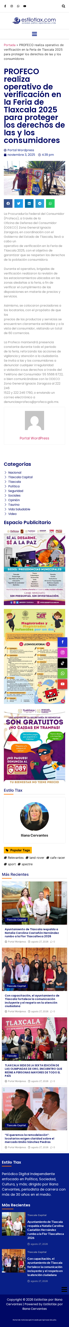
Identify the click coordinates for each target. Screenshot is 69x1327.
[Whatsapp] (18, 6)
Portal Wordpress (17, 942)
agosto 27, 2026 (39, 942)
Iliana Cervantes (34, 835)
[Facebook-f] (5, 6)
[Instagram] (11, 6)
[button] (8, 203)
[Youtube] (24, 6)
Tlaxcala (12, 1055)
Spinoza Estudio (49, 1320)
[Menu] (34, 34)
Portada (10, 45)
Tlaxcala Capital (16, 919)
